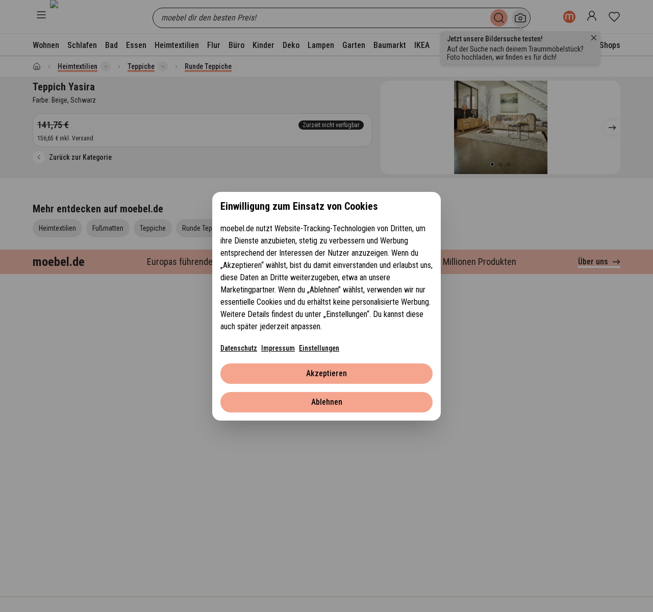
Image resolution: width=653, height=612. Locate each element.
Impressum (278, 348)
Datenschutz (238, 348)
